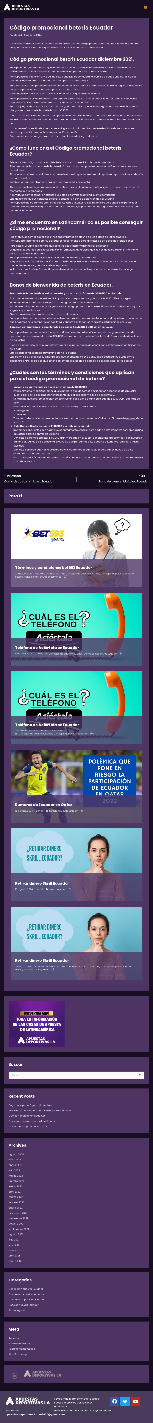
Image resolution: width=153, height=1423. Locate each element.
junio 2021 (14, 1245)
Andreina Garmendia (47, 574)
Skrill (45, 969)
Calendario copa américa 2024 (28, 1126)
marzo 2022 (16, 1197)
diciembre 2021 (18, 1213)
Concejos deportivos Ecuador (118, 573)
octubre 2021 (16, 1223)
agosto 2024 (16, 1154)
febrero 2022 (16, 1202)
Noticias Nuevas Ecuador (63, 810)
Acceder (14, 1338)
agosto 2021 (16, 1234)
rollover (131, 418)
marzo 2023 (16, 1175)
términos (56, 577)
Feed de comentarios (22, 1348)
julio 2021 (14, 1239)
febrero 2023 (16, 1181)
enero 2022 (16, 1207)
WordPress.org (18, 1354)
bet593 (19, 577)
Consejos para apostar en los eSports (32, 1121)
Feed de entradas (19, 1343)
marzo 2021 (15, 1261)
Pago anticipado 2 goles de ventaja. (31, 1105)
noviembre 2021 (18, 1218)
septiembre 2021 (19, 1229)
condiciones (31, 577)
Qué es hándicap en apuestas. (27, 1115)
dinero (18, 969)
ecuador (45, 577)
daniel (38, 653)
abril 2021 (14, 1255)
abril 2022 (15, 1191)
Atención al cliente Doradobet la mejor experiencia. (40, 1110)
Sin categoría (57, 889)
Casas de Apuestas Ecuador (26, 1288)
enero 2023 (16, 1186)
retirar (38, 969)
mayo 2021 (15, 1250)
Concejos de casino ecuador (82, 573)
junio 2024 (15, 1159)
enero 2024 (16, 1165)
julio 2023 (14, 1170)
